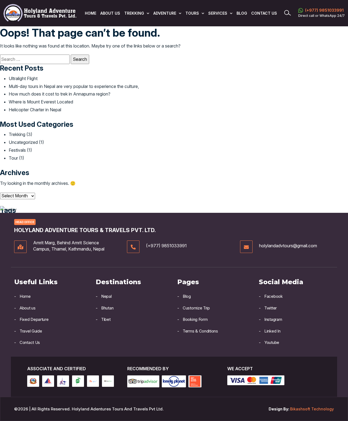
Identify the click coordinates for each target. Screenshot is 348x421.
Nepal (106, 296)
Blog (242, 13)
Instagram (273, 319)
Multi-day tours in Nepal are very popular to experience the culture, (74, 86)
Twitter (270, 308)
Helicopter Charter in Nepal (35, 109)
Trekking (17, 134)
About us (110, 13)
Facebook (273, 296)
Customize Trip (196, 308)
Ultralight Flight (23, 78)
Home (90, 13)
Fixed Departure (34, 319)
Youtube (271, 342)
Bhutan (107, 308)
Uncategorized (23, 142)
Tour (13, 158)
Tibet (106, 319)
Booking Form (195, 319)
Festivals (17, 150)
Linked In (272, 331)
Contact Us (264, 13)
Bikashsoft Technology (312, 409)
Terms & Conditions (200, 331)
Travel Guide (31, 331)
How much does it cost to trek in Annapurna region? (59, 94)
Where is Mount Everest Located (41, 102)
